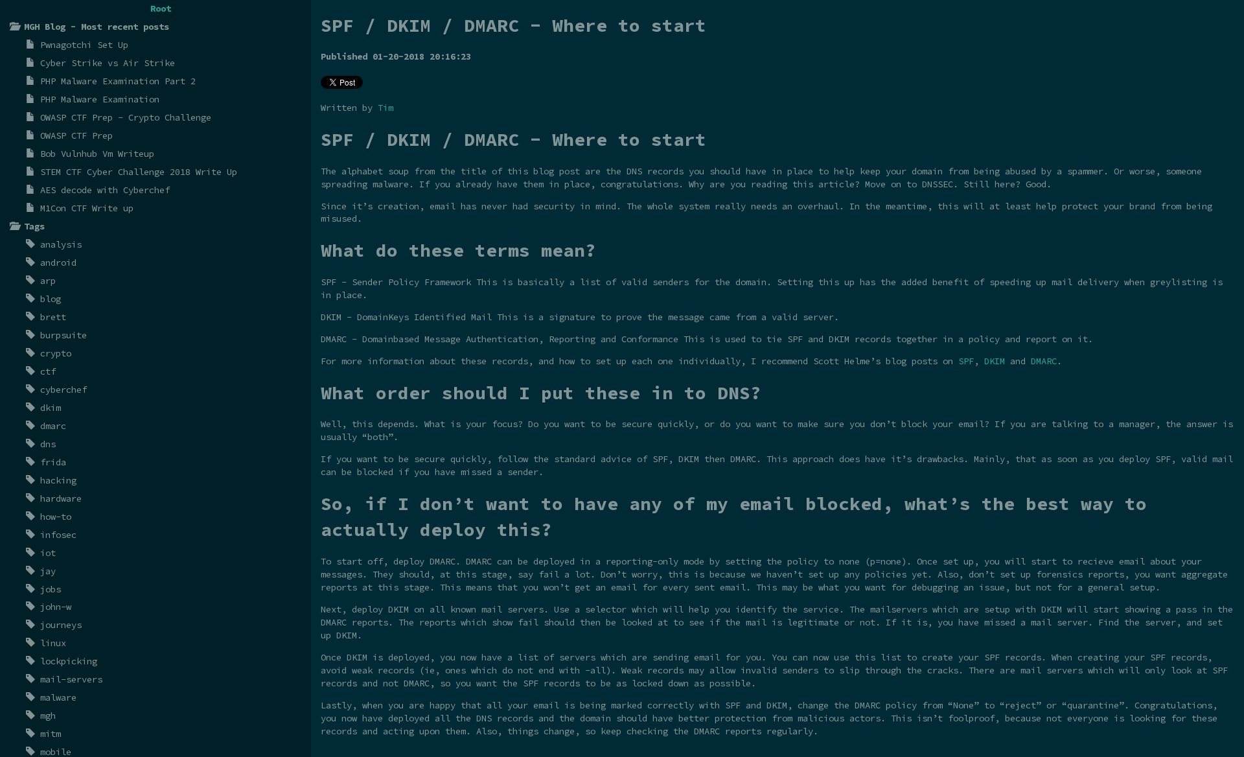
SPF (966, 361)
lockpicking (68, 661)
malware (58, 697)
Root (160, 8)
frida (53, 462)
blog (50, 299)
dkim (50, 407)
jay (48, 571)
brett (53, 317)
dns (48, 444)
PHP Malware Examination (99, 99)
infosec (58, 535)
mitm (50, 734)
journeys (61, 625)
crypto (55, 353)
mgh (48, 715)
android (58, 262)
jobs (50, 589)
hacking (58, 480)
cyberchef (63, 389)
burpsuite (63, 335)
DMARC (1044, 361)
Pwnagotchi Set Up (84, 45)
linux (53, 643)
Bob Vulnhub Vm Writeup (97, 153)
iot (48, 553)
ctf (48, 371)
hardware (61, 498)
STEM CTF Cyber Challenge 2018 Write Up (138, 172)
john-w (55, 606)
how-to (55, 516)
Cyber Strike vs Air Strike (107, 63)
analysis (61, 244)
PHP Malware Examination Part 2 (118, 81)
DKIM (994, 361)
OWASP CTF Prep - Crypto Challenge (125, 117)
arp (48, 280)
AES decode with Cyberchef (105, 190)
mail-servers (71, 679)
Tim (385, 107)
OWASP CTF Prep (76, 135)
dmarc (53, 426)
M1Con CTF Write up (86, 208)
